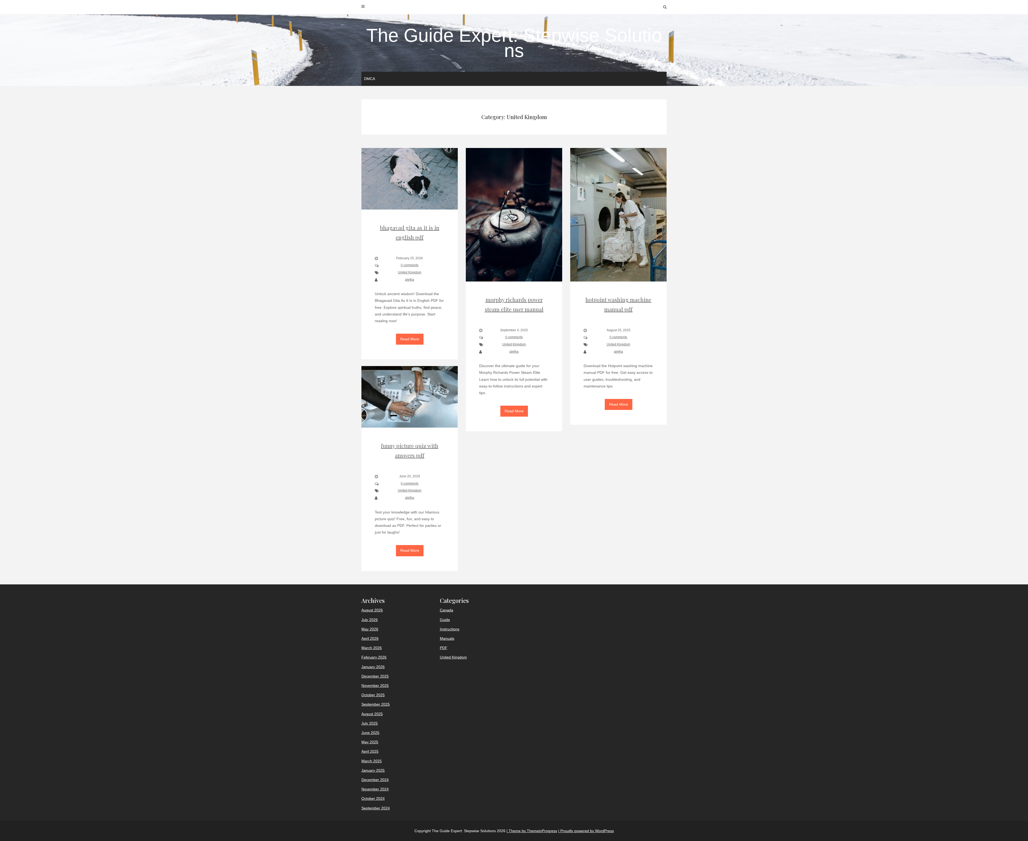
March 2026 (371, 648)
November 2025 (375, 685)
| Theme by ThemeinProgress (532, 831)
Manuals (447, 638)
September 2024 (375, 808)
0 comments (409, 265)
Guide (445, 620)
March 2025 (371, 761)
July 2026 (369, 620)
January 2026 (373, 667)
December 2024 (375, 780)
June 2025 (370, 732)
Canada (446, 610)
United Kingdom (409, 272)
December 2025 (375, 676)
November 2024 (375, 789)
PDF (443, 648)
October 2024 (373, 798)
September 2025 (375, 704)
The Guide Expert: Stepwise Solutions (514, 43)
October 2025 (373, 695)
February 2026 (374, 657)
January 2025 (373, 770)
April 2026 (370, 638)
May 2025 (369, 742)
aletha (409, 279)
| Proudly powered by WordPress (586, 831)
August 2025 (372, 714)
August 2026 (372, 610)
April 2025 (370, 751)
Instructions (449, 629)
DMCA (369, 79)
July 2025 (369, 723)
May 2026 (369, 629)
